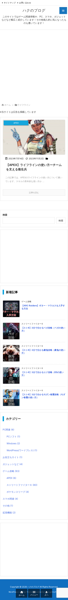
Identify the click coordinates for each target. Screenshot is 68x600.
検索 (5, 214)
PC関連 (8, 429)
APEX (11, 478)
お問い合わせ (25, 2)
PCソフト (13, 436)
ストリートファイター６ (22, 484)
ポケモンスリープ (18, 491)
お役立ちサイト (12, 457)
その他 (8, 505)
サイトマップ (10, 2)
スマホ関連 (10, 498)
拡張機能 (9, 512)
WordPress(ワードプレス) (22, 450)
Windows (13, 443)
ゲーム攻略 (11, 471)
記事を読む (34, 192)
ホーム (7, 105)
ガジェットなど (13, 464)
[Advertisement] (34, 65)
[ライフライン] (34, 137)
